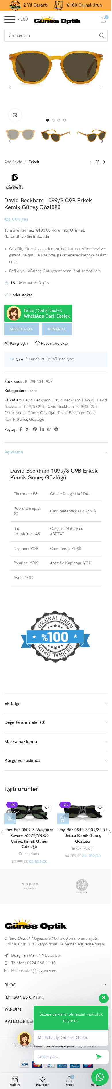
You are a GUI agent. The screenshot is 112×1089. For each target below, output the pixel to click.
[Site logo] (57, 19)
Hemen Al (57, 329)
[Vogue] (30, 886)
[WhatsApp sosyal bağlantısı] (49, 430)
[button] (10, 87)
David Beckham (36, 400)
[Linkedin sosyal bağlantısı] (42, 430)
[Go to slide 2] (53, 120)
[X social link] (27, 430)
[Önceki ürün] (90, 162)
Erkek (33, 162)
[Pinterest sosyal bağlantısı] (35, 430)
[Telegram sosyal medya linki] (56, 430)
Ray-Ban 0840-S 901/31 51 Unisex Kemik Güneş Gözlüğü (82, 835)
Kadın (35, 854)
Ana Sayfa (13, 162)
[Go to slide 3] (58, 120)
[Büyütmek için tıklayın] (15, 115)
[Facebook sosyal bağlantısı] (20, 430)
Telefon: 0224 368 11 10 (33, 963)
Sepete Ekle (21, 329)
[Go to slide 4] (64, 120)
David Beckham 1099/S (73, 400)
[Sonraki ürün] (104, 162)
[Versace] (82, 886)
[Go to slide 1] (47, 120)
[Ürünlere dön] (97, 162)
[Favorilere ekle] (47, 807)
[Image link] (35, 923)
